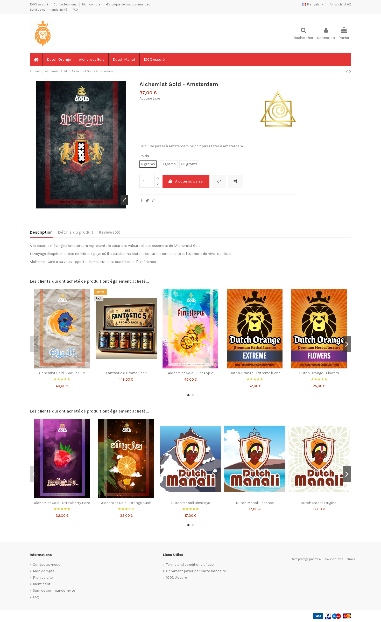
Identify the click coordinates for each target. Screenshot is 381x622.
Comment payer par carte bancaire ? (197, 571)
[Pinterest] (153, 200)
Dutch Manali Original (319, 503)
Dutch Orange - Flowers (319, 373)
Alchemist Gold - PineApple (190, 373)
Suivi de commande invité (49, 9)
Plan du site (43, 577)
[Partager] (142, 200)
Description (41, 232)
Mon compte (91, 4)
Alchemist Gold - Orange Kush (126, 503)
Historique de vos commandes (128, 4)
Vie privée (336, 559)
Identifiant (42, 584)
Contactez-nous (65, 4)
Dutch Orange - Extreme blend (254, 373)
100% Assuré (39, 4)
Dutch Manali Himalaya (190, 503)
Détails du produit (75, 232)
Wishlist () (342, 4)
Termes (350, 559)
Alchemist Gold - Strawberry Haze (62, 503)
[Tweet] (147, 200)
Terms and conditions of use (190, 564)
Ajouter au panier (189, 181)
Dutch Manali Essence (255, 503)
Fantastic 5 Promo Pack (126, 373)
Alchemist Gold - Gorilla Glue (62, 373)
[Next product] (350, 71)
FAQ (75, 9)
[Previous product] (347, 71)
